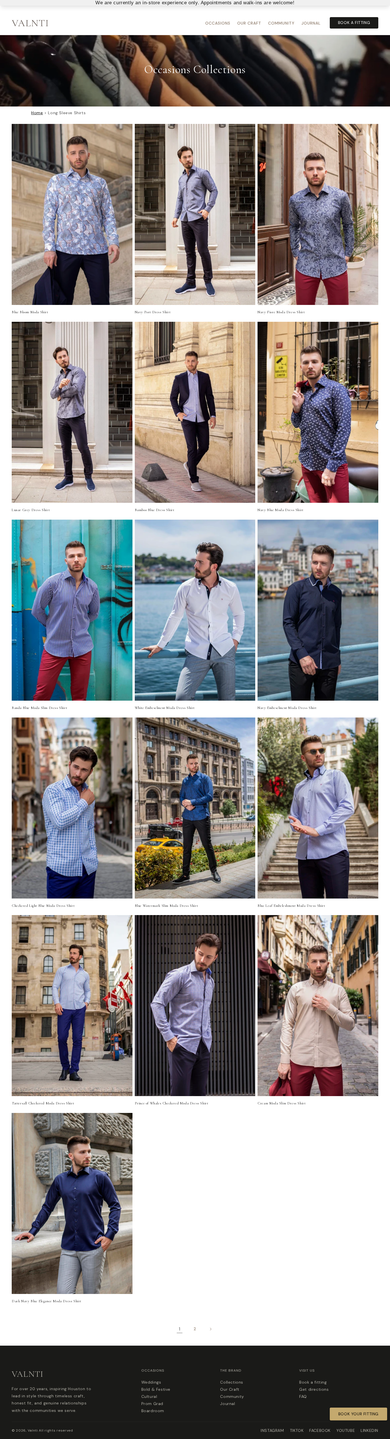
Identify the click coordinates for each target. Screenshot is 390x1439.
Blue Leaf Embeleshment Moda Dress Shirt (291, 905)
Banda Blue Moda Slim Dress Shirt (39, 708)
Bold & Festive (155, 1389)
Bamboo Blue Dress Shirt (154, 510)
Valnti (33, 1430)
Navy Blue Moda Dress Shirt (280, 510)
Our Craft (229, 1389)
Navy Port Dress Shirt (153, 312)
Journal (227, 1403)
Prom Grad (152, 1403)
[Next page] (210, 1329)
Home (37, 112)
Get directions (314, 1389)
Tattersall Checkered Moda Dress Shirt (43, 1103)
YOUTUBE (345, 1430)
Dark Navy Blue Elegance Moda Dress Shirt (46, 1301)
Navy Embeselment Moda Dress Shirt (287, 708)
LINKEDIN (369, 1430)
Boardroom (152, 1410)
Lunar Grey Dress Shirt (31, 510)
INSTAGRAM (272, 1430)
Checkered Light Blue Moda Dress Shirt (43, 905)
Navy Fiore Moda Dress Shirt (281, 312)
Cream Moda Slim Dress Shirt (281, 1103)
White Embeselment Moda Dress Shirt (165, 708)
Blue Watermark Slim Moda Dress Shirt (166, 905)
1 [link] (179, 1329)
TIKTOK (297, 1430)
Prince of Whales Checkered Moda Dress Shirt (171, 1103)
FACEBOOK (320, 1430)
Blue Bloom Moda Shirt (30, 312)
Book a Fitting (354, 22)
